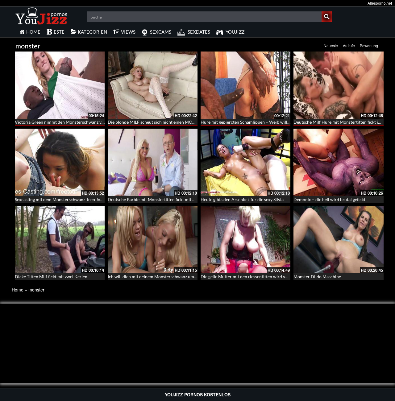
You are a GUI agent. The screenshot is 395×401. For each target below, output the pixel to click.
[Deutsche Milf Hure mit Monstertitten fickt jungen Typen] (338, 85)
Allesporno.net (380, 3)
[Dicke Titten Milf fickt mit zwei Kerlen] (60, 239)
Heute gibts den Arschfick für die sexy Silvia (242, 199)
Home (17, 290)
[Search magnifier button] (327, 16)
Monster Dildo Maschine (317, 276)
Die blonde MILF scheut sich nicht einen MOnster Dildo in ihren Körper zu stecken (186, 122)
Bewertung (369, 45)
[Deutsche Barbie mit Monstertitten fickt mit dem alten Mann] (153, 162)
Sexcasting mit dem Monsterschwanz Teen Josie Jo (63, 199)
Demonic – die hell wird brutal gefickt (329, 199)
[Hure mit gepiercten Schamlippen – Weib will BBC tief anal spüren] (245, 85)
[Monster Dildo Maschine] (338, 239)
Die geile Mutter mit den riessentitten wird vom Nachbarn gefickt (263, 276)
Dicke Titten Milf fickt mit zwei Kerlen (51, 276)
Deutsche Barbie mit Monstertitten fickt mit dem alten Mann (165, 199)
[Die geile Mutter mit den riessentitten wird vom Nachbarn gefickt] (245, 239)
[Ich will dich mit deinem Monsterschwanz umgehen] (153, 239)
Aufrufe (349, 45)
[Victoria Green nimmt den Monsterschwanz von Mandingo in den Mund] (60, 85)
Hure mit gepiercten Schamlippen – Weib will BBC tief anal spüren (264, 122)
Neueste (331, 45)
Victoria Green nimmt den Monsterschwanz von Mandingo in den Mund (83, 122)
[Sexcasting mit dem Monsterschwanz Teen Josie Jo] (60, 162)
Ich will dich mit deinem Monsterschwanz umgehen (157, 276)
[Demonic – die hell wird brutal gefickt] (338, 162)
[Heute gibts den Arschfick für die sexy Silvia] (245, 162)
